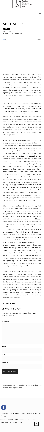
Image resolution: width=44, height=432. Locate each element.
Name (4, 346)
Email (4, 354)
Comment (6, 321)
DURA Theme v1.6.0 (22, 420)
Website (5, 362)
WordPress (14, 422)
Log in (21, 422)
